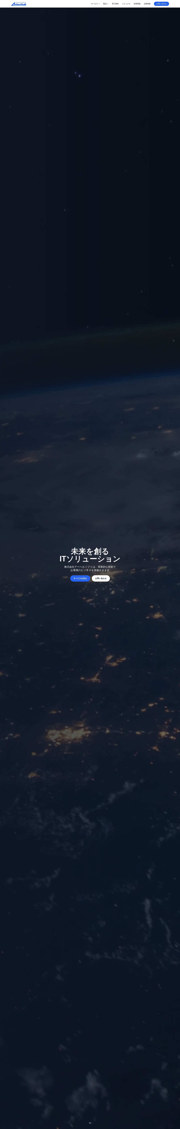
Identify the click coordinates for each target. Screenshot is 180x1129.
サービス (94, 4)
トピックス (126, 4)
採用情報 (137, 4)
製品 (105, 4)
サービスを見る (80, 578)
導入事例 (115, 4)
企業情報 (147, 4)
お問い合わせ (161, 4)
